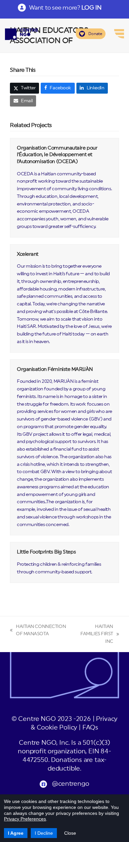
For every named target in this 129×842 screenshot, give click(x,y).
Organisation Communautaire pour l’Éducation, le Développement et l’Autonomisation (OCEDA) (57, 155)
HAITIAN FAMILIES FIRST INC (94, 634)
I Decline (44, 833)
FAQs (90, 728)
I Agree (15, 833)
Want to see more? (65, 8)
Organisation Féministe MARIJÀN (55, 369)
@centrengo (70, 784)
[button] (24, 88)
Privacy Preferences (25, 818)
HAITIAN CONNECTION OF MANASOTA (38, 631)
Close (70, 833)
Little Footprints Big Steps (46, 552)
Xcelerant (27, 254)
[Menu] (119, 34)
